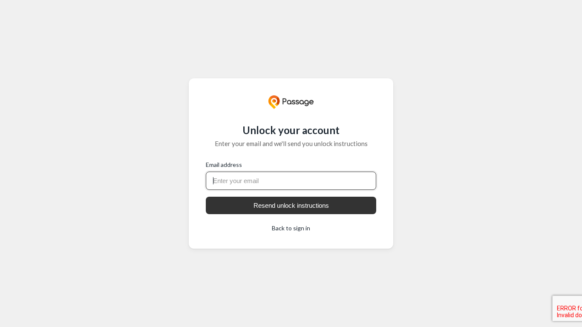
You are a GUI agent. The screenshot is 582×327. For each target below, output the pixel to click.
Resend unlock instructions (291, 205)
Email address (224, 164)
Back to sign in (291, 228)
